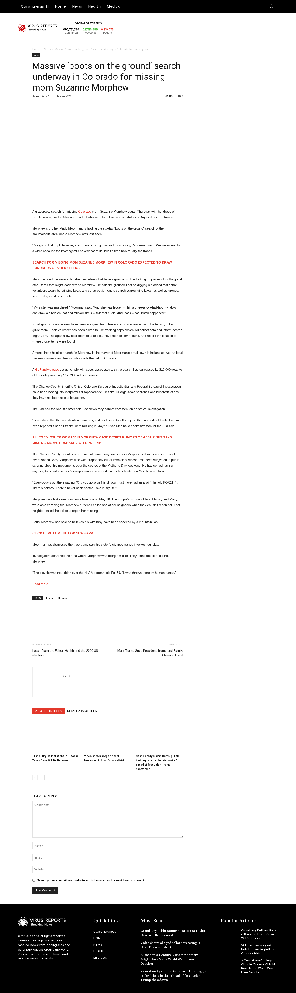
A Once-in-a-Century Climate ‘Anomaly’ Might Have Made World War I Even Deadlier (169, 959)
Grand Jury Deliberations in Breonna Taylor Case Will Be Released (258, 934)
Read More (40, 584)
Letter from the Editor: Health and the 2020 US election (65, 653)
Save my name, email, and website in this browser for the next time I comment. (91, 880)
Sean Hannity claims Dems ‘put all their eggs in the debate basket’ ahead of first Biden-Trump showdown (173, 975)
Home (36, 49)
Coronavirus (104, 932)
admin (40, 96)
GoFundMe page (47, 369)
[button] (271, 6)
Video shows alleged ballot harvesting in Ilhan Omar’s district (171, 945)
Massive (62, 598)
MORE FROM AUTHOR (82, 711)
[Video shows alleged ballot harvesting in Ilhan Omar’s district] (107, 736)
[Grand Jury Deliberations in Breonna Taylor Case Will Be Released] (56, 736)
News (47, 49)
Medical (100, 958)
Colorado (84, 211)
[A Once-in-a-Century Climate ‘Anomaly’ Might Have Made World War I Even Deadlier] (229, 964)
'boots (49, 598)
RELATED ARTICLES (48, 711)
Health (99, 951)
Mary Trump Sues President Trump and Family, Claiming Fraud (150, 653)
